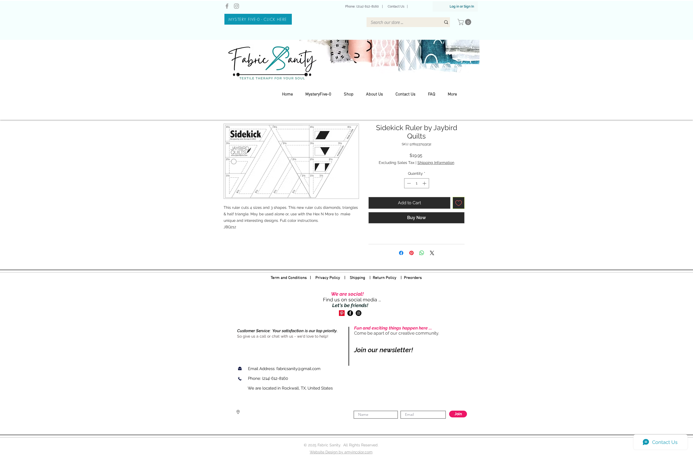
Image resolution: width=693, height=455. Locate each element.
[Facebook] (227, 6)
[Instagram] (236, 6)
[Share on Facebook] (401, 253)
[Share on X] (432, 253)
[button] (465, 22)
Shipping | (361, 277)
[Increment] (424, 183)
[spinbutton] (416, 183)
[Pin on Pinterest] (411, 253)
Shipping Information (435, 162)
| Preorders (409, 277)
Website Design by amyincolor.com (341, 452)
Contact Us (396, 6)
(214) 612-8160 (275, 378)
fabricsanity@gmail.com (298, 368)
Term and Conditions (289, 277)
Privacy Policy (327, 277)
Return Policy (384, 277)
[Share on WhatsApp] (422, 253)
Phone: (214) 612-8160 (362, 6)
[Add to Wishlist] (459, 203)
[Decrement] (408, 183)
